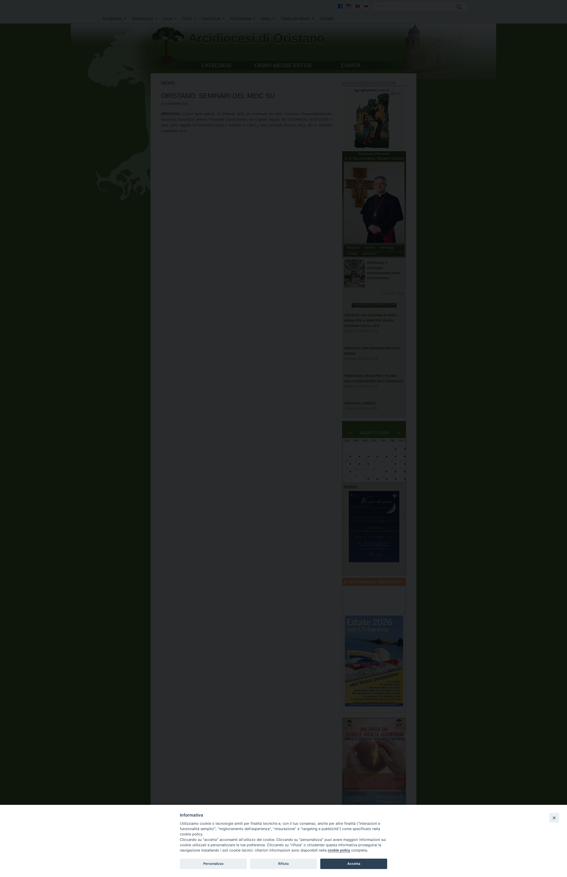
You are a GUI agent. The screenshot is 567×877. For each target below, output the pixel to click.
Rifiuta (283, 864)
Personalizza (213, 864)
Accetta (353, 864)
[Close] (554, 818)
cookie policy (339, 850)
